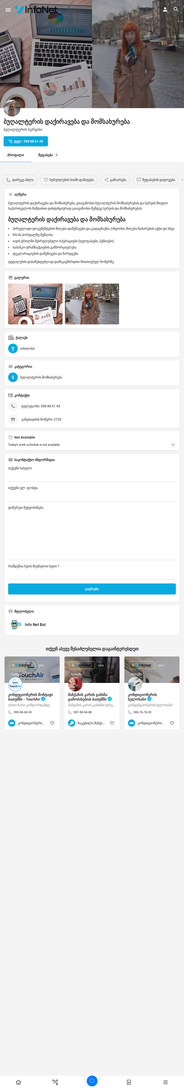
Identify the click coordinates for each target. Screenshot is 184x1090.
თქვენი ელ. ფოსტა (23, 488)
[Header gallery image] (46, 54)
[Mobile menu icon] (8, 9)
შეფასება (47, 155)
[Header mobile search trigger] (176, 9)
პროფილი (15, 155)
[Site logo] (38, 10)
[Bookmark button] (52, 723)
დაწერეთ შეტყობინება (25, 507)
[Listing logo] (12, 108)
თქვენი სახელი (20, 468)
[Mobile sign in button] (165, 9)
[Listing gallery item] (35, 304)
